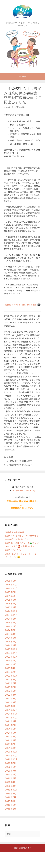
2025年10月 (11, 588)
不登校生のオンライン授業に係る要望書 (20, 305)
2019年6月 (10, 797)
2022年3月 (10, 698)
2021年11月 (11, 713)
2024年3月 (10, 637)
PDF (38, 305)
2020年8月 (10, 766)
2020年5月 (10, 778)
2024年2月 (10, 641)
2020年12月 (11, 751)
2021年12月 (11, 710)
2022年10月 (11, 675)
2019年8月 (10, 793)
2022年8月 (10, 679)
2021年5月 (10, 732)
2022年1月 (10, 706)
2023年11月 (11, 652)
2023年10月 (11, 656)
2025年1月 (10, 607)
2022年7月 (10, 683)
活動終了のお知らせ (14, 532)
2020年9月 (10, 763)
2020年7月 (10, 770)
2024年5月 (10, 630)
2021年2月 (10, 744)
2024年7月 (10, 622)
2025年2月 (10, 603)
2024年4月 (10, 634)
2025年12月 (11, 584)
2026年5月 (10, 580)
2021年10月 (11, 717)
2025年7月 (10, 592)
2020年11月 (11, 755)
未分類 (10, 457)
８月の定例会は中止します (19, 464)
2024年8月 (10, 618)
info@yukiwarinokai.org (23, 490)
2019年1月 (10, 801)
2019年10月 (11, 789)
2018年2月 (10, 808)
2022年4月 (10, 694)
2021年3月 (10, 740)
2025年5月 (10, 596)
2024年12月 (11, 611)
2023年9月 (10, 660)
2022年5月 (10, 690)
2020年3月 (10, 785)
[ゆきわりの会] (22, 48)
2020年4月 (10, 782)
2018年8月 (10, 804)
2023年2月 (10, 672)
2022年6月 (10, 687)
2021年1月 (10, 748)
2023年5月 (10, 664)
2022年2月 (10, 702)
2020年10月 (11, 759)
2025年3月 (10, 599)
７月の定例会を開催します (19, 461)
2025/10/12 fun (13, 550)
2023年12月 (11, 649)
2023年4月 (10, 668)
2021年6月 (10, 728)
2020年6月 (10, 774)
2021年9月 (10, 721)
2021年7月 (10, 725)
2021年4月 (10, 736)
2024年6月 (10, 626)
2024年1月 (10, 645)
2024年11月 (11, 614)
